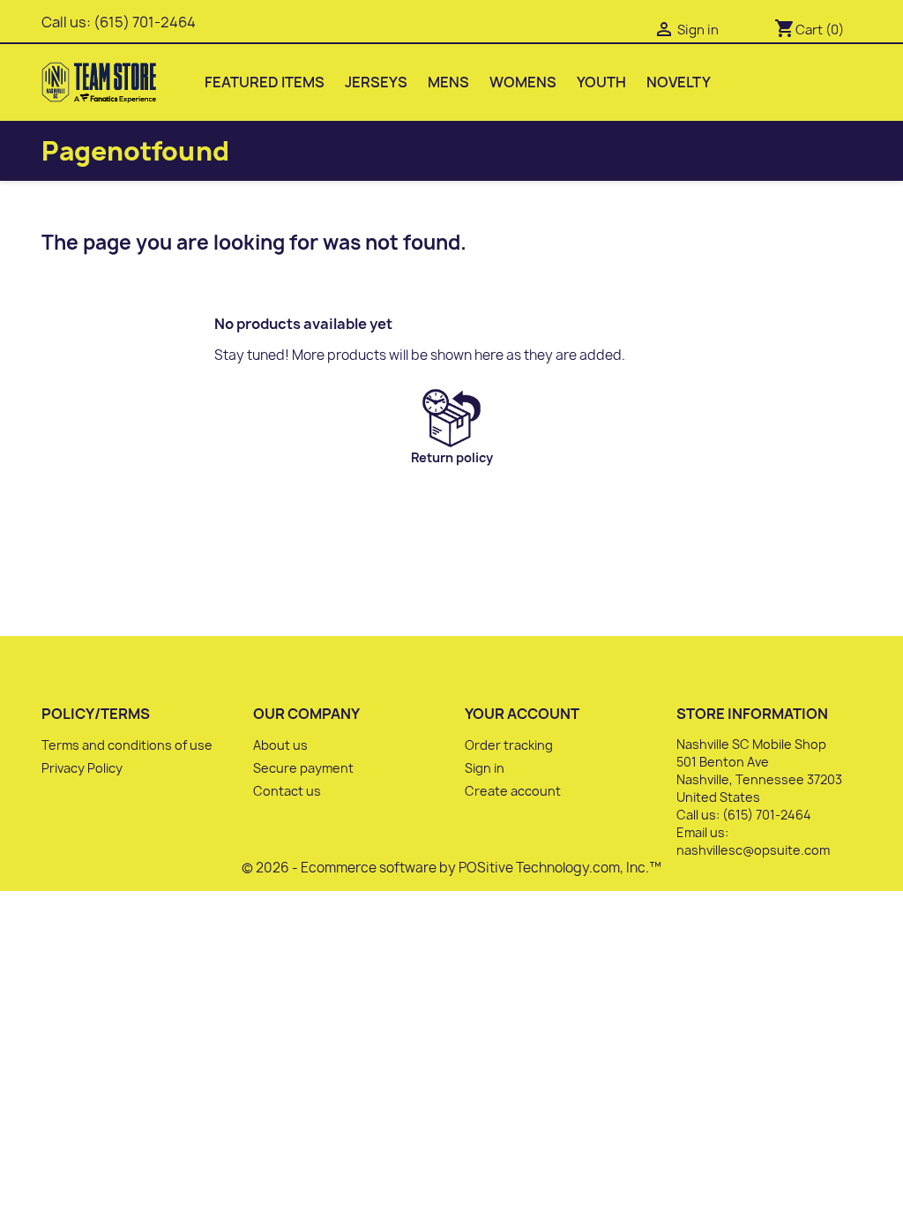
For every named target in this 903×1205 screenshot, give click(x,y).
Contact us (287, 790)
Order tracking (509, 745)
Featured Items (265, 82)
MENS (448, 82)
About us (280, 745)
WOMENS (522, 82)
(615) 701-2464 (144, 22)
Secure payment (303, 768)
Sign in (484, 768)
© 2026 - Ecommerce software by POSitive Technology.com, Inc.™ (451, 867)
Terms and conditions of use (127, 745)
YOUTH (601, 82)
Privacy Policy (82, 768)
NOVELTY (678, 82)
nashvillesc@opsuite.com (753, 850)
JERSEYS (376, 82)
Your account (522, 713)
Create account (513, 790)
